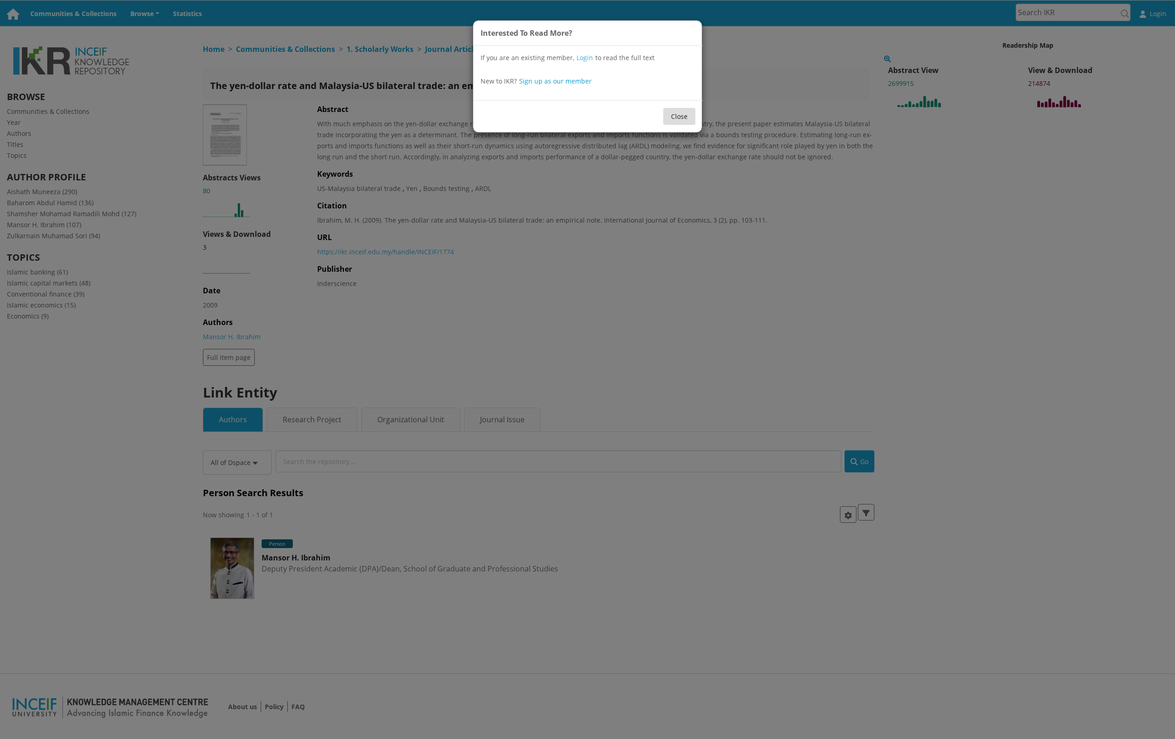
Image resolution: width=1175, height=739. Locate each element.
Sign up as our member (555, 81)
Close (679, 116)
